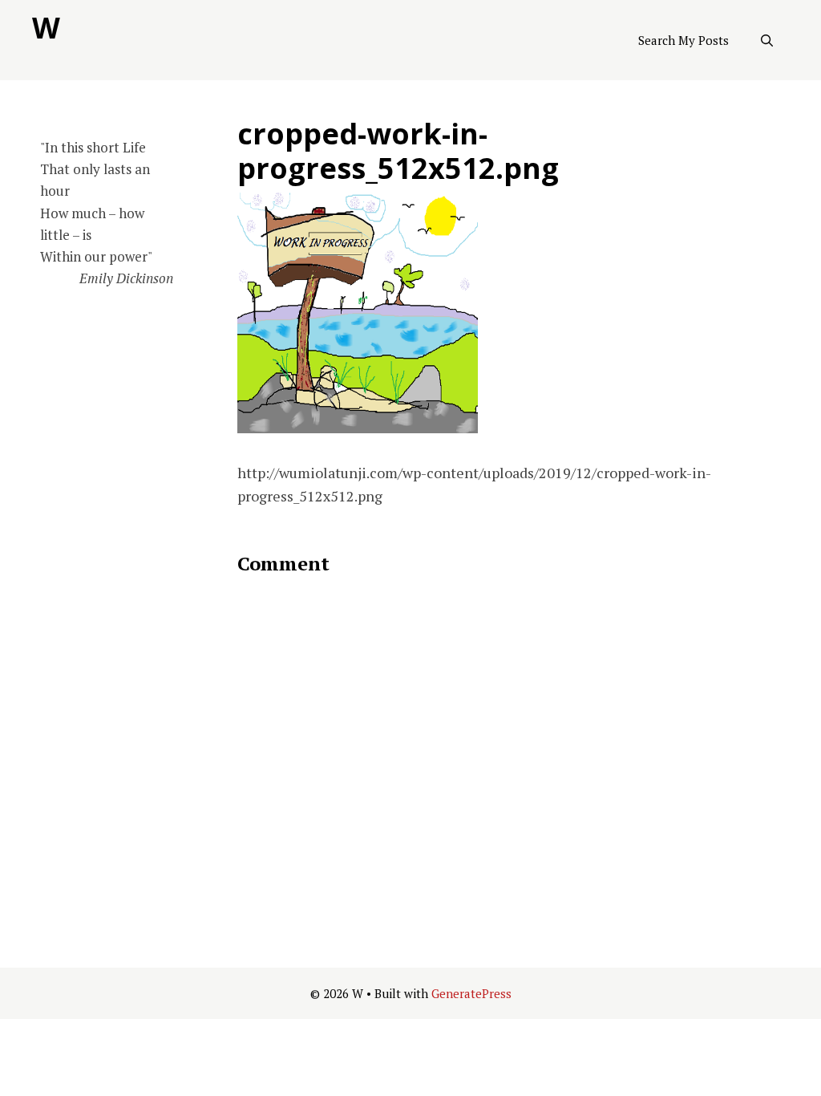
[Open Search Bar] (767, 40)
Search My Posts (683, 40)
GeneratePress (471, 993)
